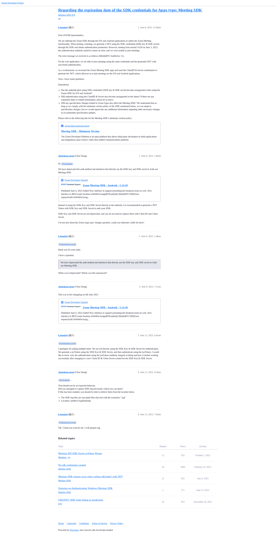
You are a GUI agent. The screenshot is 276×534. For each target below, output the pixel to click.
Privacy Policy (116, 523)
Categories (71, 523)
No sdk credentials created (72, 465)
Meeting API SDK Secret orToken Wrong (80, 453)
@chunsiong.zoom (67, 244)
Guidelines (84, 523)
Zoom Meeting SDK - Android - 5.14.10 (105, 185)
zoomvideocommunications (77, 126)
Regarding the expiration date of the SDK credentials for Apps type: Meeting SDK (130, 10)
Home (61, 523)
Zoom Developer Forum (12, 3)
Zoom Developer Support (76, 180)
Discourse (74, 530)
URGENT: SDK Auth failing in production (80, 499)
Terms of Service (99, 523)
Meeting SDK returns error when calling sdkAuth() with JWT (90, 476)
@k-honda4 (67, 164)
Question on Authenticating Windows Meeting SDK (85, 488)
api (59, 18)
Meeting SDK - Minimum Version (80, 131)
